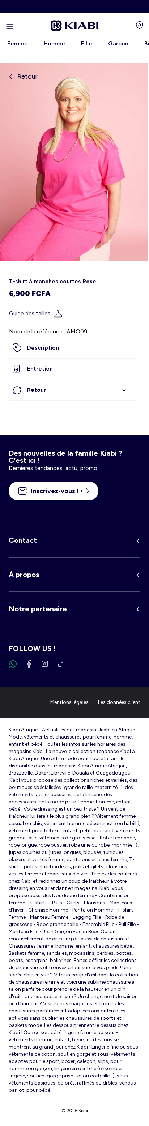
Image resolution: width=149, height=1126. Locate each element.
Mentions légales (69, 702)
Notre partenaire (38, 608)
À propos (24, 574)
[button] (72, 348)
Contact (23, 540)
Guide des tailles (29, 313)
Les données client (119, 702)
